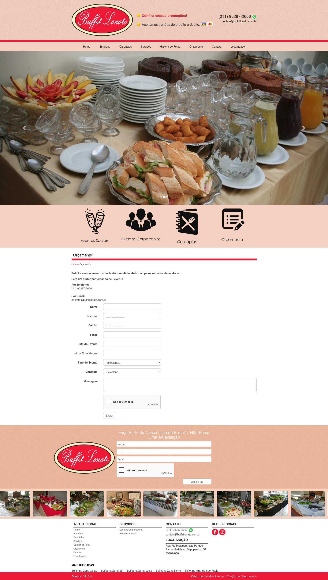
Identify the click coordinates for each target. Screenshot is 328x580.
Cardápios (125, 46)
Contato (217, 46)
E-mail (94, 334)
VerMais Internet (214, 576)
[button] (24, 128)
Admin (253, 576)
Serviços (146, 46)
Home (86, 46)
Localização (238, 46)
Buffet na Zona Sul (112, 570)
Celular (93, 325)
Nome (94, 307)
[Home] (102, 19)
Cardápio (92, 372)
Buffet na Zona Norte (168, 570)
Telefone (92, 316)
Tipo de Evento (88, 362)
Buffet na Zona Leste (139, 570)
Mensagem (91, 381)
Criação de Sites (237, 576)
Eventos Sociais (128, 533)
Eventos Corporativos (131, 529)
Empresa (104, 46)
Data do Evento (88, 344)
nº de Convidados (86, 353)
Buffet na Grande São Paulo (201, 570)
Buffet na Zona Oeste (84, 570)
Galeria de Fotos (170, 46)
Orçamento (196, 46)
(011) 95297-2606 (234, 16)
